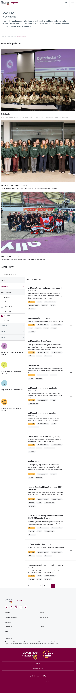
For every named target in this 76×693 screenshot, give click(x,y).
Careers (6, 634)
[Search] (66, 3)
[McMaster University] (38, 654)
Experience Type (6, 292)
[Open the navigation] (72, 3)
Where (3, 331)
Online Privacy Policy (44, 629)
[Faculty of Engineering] (10, 3)
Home (2, 36)
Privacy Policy (38, 666)
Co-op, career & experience (10, 36)
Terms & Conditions (38, 668)
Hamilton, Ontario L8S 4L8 (39, 681)
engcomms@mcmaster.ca (32, 643)
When (3, 337)
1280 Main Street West (10, 615)
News (6, 629)
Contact (44, 663)
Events (6, 631)
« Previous (29, 585)
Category (4, 325)
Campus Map (8, 622)
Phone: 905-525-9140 (45, 615)
